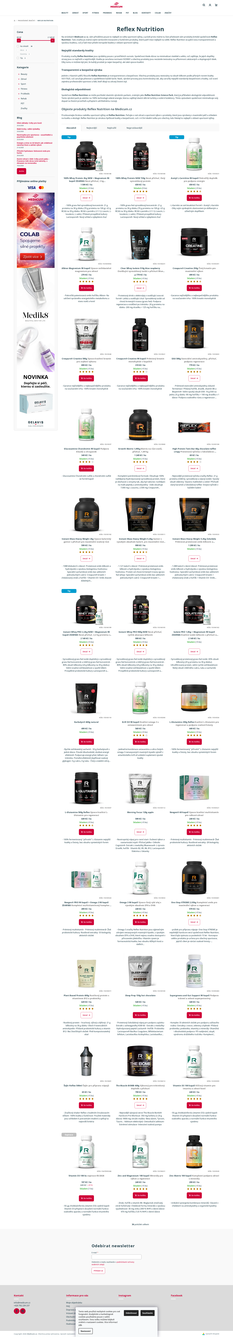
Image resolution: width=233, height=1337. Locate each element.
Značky (24, 108)
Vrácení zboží (72, 1313)
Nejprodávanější (134, 128)
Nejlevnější (91, 128)
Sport (23, 84)
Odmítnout (131, 1313)
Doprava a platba (74, 1309)
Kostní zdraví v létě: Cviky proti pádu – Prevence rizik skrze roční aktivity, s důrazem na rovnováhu (33, 161)
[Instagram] (23, 1311)
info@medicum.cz (22, 1302)
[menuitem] (65, 13)
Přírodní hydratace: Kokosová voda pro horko (33, 152)
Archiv (21, 171)
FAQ (68, 1306)
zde (80, 1325)
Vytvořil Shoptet (212, 1334)
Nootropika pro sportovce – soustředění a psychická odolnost (34, 136)
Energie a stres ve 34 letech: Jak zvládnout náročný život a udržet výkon (34, 144)
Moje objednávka (74, 1302)
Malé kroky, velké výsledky (28, 129)
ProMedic (25, 93)
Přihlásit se (98, 1271)
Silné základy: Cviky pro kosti (29, 123)
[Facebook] (16, 1311)
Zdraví (24, 79)
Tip (22, 58)
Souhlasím (147, 1313)
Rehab (24, 98)
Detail (85, 198)
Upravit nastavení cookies (71, 1334)
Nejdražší (111, 128)
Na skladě (26, 46)
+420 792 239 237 (22, 1305)
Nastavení (86, 1331)
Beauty (24, 74)
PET (22, 103)
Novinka (25, 54)
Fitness (24, 88)
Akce (23, 50)
